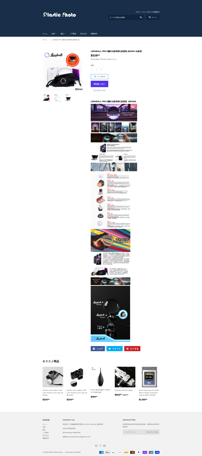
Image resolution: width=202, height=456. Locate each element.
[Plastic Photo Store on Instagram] (100, 446)
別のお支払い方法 (99, 90)
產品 (62, 34)
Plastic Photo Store (55, 452)
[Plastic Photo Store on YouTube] (104, 446)
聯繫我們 (94, 34)
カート (154, 17)
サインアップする (152, 432)
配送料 (93, 59)
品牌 (53, 34)
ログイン (138, 12)
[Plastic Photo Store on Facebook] (96, 446)
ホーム (45, 34)
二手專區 (73, 34)
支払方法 (83, 34)
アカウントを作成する (153, 12)
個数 (92, 65)
